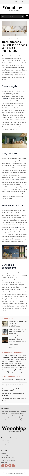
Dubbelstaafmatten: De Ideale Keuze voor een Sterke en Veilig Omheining (14, 380)
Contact (24, 2)
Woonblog (18, 2)
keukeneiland (19, 227)
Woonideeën (4, 445)
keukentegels (6, 98)
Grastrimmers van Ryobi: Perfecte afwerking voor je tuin (11, 389)
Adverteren (4, 462)
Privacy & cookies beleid (8, 460)
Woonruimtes (15, 39)
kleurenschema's (18, 180)
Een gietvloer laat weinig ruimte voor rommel (12, 385)
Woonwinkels (5, 441)
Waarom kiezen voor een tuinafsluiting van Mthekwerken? (14, 394)
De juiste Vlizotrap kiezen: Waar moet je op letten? (14, 399)
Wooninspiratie (6, 39)
